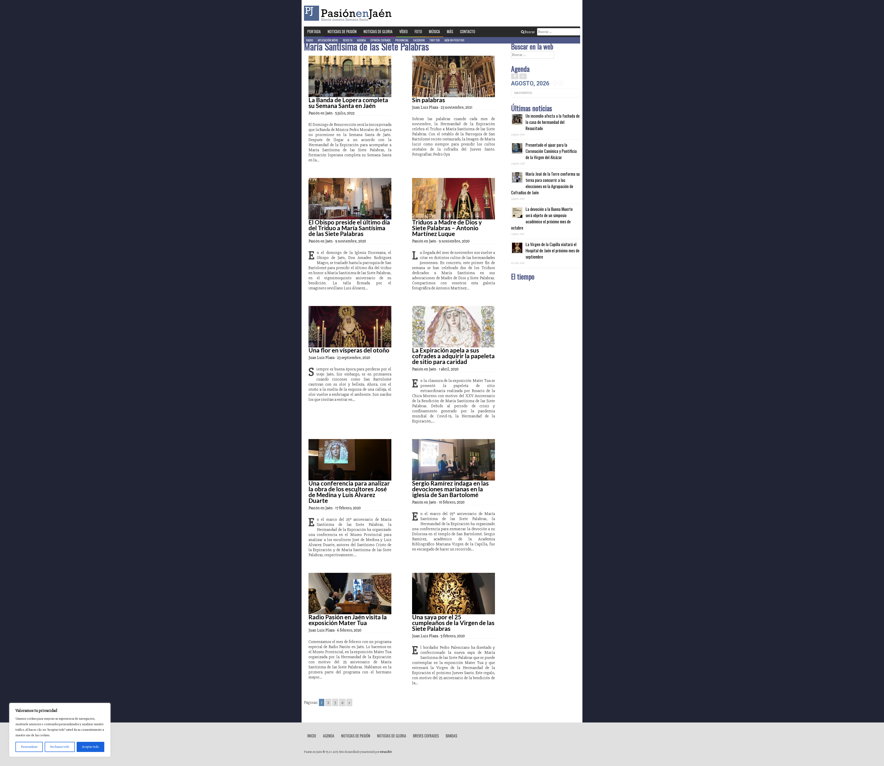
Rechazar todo (59, 747)
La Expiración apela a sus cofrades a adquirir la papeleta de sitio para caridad (453, 356)
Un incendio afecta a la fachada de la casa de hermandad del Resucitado (553, 122)
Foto (418, 31)
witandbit (386, 752)
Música (434, 31)
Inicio (311, 736)
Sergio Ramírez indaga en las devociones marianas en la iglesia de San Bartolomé (450, 489)
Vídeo (403, 31)
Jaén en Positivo (454, 40)
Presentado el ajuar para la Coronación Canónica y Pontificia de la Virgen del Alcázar (551, 151)
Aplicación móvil (328, 40)
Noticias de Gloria (378, 31)
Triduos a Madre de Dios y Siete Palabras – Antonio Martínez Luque (447, 227)
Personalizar (29, 747)
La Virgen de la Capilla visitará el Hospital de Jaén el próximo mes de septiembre (552, 250)
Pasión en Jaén (349, 13)
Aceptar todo (90, 747)
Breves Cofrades (426, 736)
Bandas (451, 736)
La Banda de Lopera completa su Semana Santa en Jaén (348, 102)
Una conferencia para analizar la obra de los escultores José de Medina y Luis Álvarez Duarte (349, 492)
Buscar (529, 32)
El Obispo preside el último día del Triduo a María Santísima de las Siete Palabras (349, 227)
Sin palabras (428, 100)
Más (450, 31)
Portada (314, 31)
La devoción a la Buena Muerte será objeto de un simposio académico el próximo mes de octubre (542, 218)
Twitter (434, 40)
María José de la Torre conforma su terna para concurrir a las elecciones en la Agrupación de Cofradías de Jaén (545, 183)
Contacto (467, 31)
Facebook (419, 40)
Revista (347, 40)
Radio (309, 40)
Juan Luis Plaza (425, 107)
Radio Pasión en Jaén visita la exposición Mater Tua (347, 619)
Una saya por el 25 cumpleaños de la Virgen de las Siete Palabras (453, 622)
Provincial (402, 40)
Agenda (361, 40)
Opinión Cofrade (380, 40)
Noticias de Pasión (342, 31)
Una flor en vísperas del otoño (348, 350)
